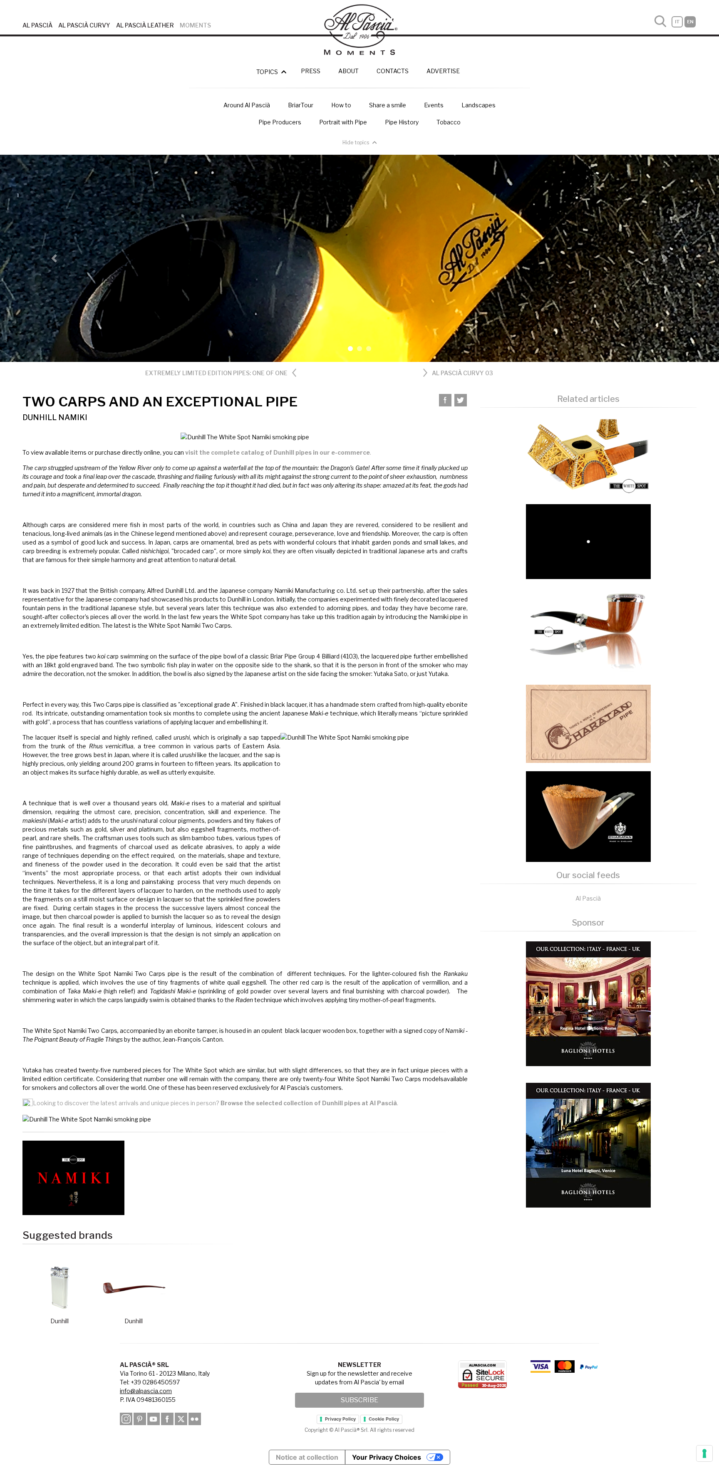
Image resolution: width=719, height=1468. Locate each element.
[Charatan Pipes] (588, 815)
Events (434, 105)
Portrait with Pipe (343, 122)
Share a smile (387, 105)
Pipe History (402, 122)
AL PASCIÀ (37, 25)
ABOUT (348, 70)
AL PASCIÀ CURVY (84, 25)
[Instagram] (126, 1418)
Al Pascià (588, 898)
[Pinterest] (140, 1418)
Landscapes (478, 105)
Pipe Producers (279, 122)
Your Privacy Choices (386, 1457)
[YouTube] (153, 1418)
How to (341, 105)
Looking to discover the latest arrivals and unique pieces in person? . (215, 1103)
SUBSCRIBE (359, 1400)
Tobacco (448, 122)
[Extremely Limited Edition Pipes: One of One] (588, 456)
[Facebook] (167, 1418)
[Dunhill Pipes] (588, 631)
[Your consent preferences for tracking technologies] (704, 1453)
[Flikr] (194, 1418)
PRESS (310, 70)
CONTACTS (393, 70)
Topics (267, 71)
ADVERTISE (443, 70)
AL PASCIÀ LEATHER (145, 25)
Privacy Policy (340, 1419)
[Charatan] (588, 723)
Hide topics (356, 142)
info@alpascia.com (146, 1390)
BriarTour (300, 105)
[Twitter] (461, 400)
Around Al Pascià (246, 105)
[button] (54, 258)
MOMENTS (195, 25)
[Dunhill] (588, 540)
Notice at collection (307, 1457)
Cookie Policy (384, 1419)
